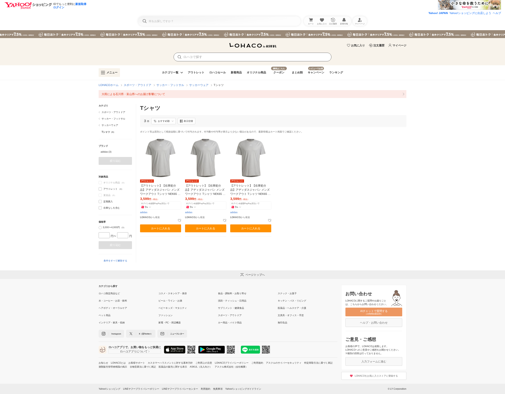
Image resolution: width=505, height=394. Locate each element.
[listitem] (252, 94)
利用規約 (205, 389)
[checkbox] (100, 188)
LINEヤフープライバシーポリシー (141, 389)
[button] (163, 121)
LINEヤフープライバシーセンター (180, 389)
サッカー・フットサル (170, 85)
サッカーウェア (199, 85)
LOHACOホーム (109, 85)
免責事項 (218, 389)
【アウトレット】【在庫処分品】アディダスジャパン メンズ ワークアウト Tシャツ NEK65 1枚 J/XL (204, 190)
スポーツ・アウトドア (137, 85)
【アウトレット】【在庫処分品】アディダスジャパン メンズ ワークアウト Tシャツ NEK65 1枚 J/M (160, 190)
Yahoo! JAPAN (438, 13)
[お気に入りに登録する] (179, 220)
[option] (115, 152)
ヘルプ (497, 13)
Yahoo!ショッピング (109, 389)
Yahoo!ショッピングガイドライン (243, 389)
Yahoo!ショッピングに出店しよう (470, 13)
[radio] (100, 227)
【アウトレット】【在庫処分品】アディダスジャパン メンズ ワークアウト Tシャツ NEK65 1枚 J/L (250, 190)
